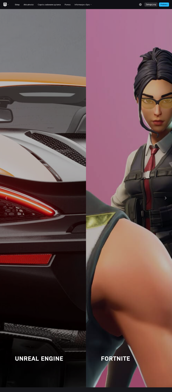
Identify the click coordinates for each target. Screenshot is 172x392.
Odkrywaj (24, 369)
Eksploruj (110, 369)
